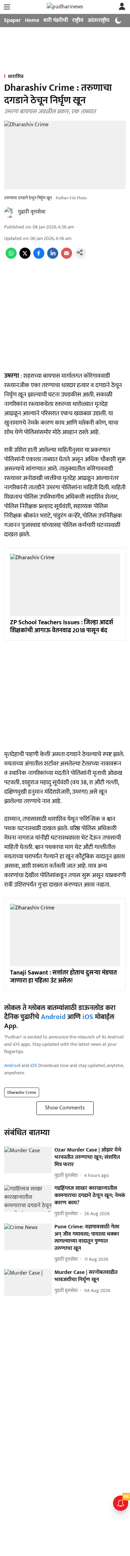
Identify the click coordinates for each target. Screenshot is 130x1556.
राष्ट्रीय (78, 20)
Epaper (12, 20)
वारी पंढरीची (55, 20)
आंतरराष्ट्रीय (99, 20)
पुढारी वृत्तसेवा (31, 212)
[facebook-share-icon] (38, 257)
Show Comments (65, 1108)
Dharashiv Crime (21, 1092)
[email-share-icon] (66, 257)
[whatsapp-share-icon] (11, 257)
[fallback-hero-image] (28, 1160)
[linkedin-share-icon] (52, 257)
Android (53, 1017)
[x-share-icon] (25, 257)
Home (32, 20)
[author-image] (9, 212)
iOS (88, 1017)
